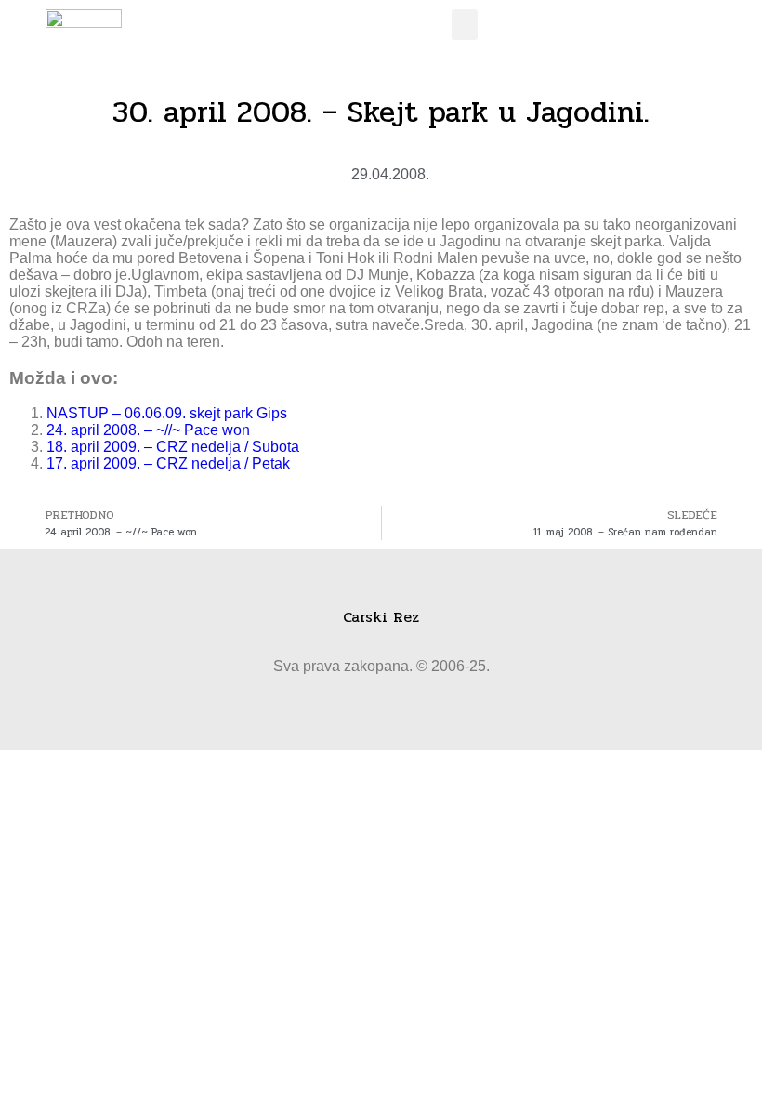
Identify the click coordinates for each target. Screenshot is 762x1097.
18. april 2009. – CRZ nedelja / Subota (172, 447)
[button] (465, 24)
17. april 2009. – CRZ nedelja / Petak (168, 463)
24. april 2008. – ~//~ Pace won (148, 430)
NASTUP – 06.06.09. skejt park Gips (166, 413)
